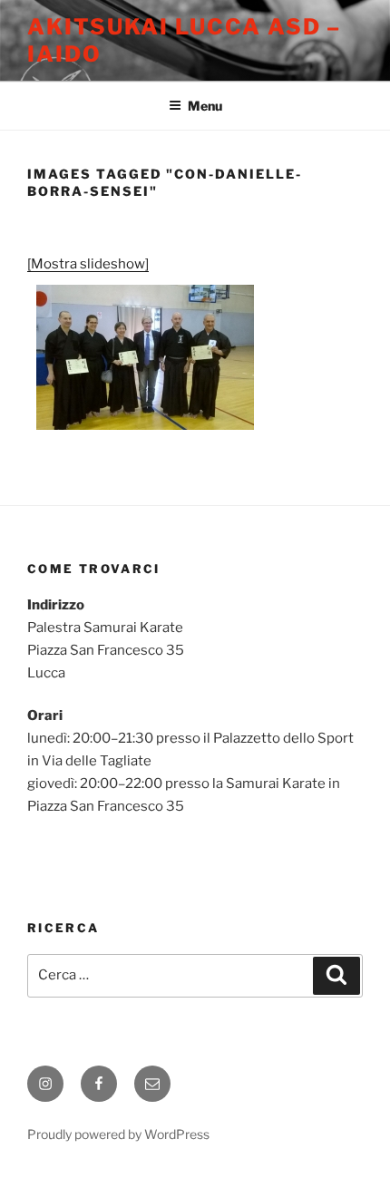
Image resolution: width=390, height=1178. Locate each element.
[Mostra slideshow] (88, 264)
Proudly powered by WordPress (118, 1134)
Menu (205, 105)
